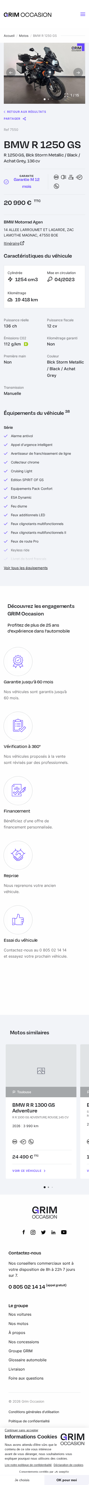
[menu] (83, 14)
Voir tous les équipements (26, 568)
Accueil (9, 36)
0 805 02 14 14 (27, 1286)
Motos (23, 36)
